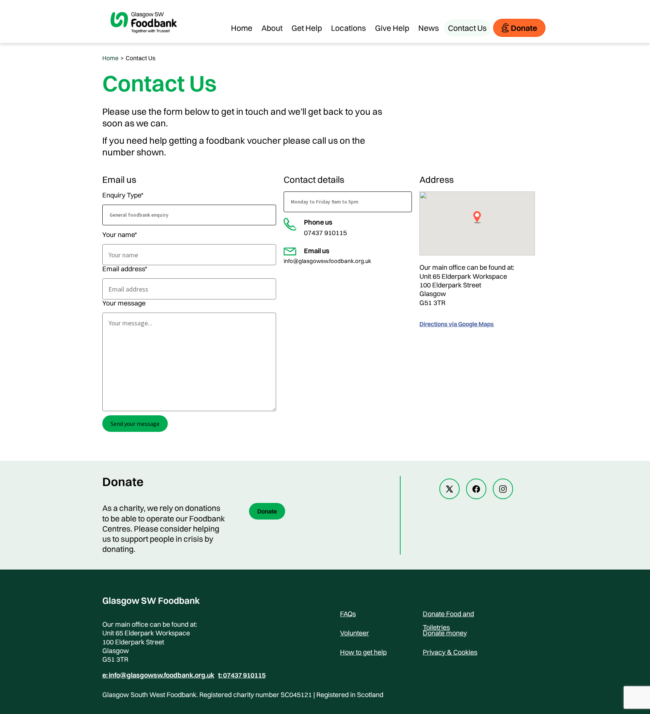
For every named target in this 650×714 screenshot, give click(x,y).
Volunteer (354, 633)
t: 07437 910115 (242, 675)
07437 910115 (325, 232)
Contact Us (467, 28)
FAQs (348, 613)
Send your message (135, 423)
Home (241, 28)
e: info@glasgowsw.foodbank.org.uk (158, 675)
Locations (348, 28)
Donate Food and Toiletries (448, 615)
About (271, 28)
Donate (524, 28)
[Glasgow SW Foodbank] (143, 39)
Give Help (392, 28)
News (428, 28)
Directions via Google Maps (456, 324)
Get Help (307, 28)
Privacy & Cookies (450, 652)
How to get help (363, 652)
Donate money (445, 633)
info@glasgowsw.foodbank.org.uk (327, 260)
